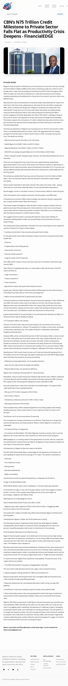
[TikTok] (17, 669)
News (32, 667)
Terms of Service (61, 662)
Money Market (54, 6)
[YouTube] (13, 669)
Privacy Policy (60, 659)
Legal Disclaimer (61, 664)
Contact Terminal (45, 664)
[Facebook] (4, 669)
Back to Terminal (10, 14)
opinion (60, 14)
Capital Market (47, 6)
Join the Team (47, 668)
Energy (62, 6)
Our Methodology (47, 660)
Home (40, 6)
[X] (8, 669)
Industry (33, 669)
